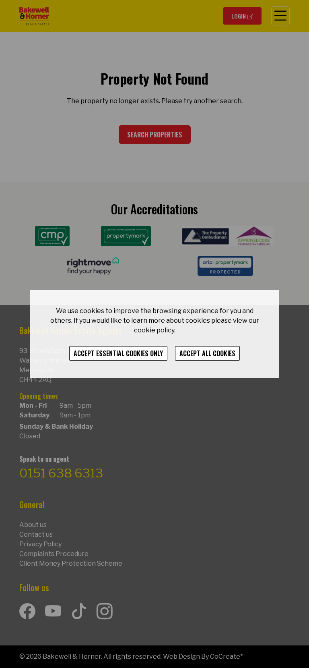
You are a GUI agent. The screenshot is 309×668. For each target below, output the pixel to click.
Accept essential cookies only (118, 353)
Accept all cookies (207, 353)
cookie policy (154, 330)
